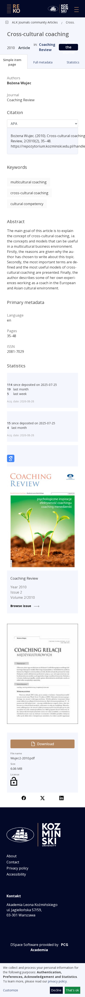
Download (45, 744)
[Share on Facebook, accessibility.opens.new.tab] (24, 797)
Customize (10, 990)
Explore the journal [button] (68, 47)
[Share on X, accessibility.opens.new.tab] (42, 797)
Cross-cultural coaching (71, 22)
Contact (13, 862)
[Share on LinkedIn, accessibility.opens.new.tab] (61, 797)
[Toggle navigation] (76, 9)
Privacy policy (17, 868)
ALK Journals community (29, 22)
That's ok (72, 990)
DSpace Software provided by (34, 944)
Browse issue (21, 606)
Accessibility (16, 874)
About (12, 856)
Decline (56, 990)
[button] (42, 62)
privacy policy (57, 981)
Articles (52, 22)
